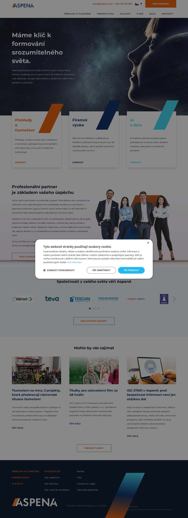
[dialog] (94, 259)
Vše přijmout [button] (131, 270)
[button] (58, 270)
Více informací (74, 262)
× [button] (148, 243)
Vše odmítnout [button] (101, 270)
